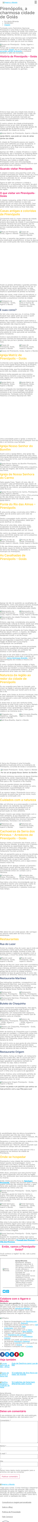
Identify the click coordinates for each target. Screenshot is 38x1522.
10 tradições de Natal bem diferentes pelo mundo (23, 1383)
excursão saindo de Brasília (11, 51)
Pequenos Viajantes (22, 1341)
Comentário (5, 1420)
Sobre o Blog (7, 1507)
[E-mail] (4, 1292)
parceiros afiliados (22, 1308)
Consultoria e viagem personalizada (16, 1502)
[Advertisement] (19, 90)
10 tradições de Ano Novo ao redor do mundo (24, 1373)
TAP (36, 1325)
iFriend (19, 1345)
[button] (2, 1354)
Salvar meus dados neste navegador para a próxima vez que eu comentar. (17, 1471)
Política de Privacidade (11, 1512)
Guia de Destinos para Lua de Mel (25, 1364)
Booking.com (31, 1321)
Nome (3, 1446)
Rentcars (24, 1323)
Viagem (7, 25)
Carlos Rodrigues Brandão (17, 658)
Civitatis (29, 1346)
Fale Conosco (7, 1517)
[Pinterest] (7, 1292)
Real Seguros (27, 1331)
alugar (11, 49)
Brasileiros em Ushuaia (17, 1335)
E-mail (3, 1453)
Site (1, 1461)
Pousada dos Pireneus (25, 1240)
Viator (29, 1330)
